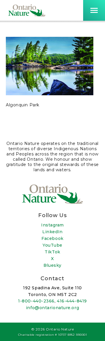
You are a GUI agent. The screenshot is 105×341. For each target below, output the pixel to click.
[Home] (27, 10)
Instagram (52, 225)
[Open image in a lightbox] (49, 93)
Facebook (52, 238)
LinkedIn (52, 231)
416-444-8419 (72, 301)
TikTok (52, 252)
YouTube (52, 245)
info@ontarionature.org (52, 307)
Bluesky (52, 265)
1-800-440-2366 (36, 301)
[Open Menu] (94, 10)
